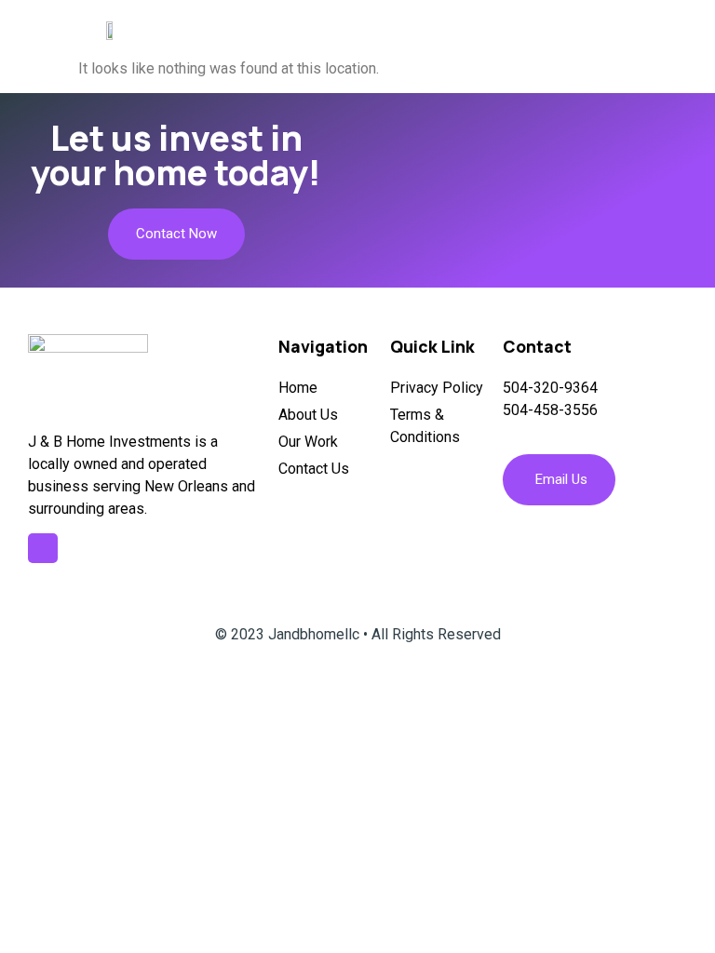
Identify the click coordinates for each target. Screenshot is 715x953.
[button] (680, 30)
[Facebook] (43, 548)
